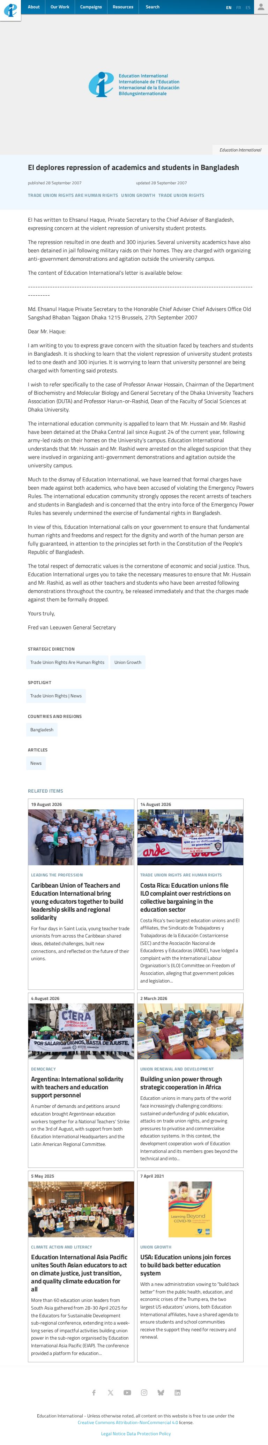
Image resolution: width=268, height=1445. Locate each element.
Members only (261, 7)
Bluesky (161, 1392)
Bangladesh (41, 729)
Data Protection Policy (149, 1433)
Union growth (127, 662)
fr (238, 7)
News (36, 763)
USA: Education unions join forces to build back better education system (190, 1257)
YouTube (127, 1392)
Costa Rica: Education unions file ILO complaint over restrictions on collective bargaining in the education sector (190, 893)
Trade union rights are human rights (67, 662)
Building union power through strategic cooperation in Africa (190, 1079)
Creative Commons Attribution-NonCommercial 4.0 (128, 1422)
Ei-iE (10, 11)
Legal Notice (113, 1433)
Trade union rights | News (56, 695)
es (248, 7)
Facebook (94, 1392)
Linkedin (177, 1392)
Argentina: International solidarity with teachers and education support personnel (81, 1072)
